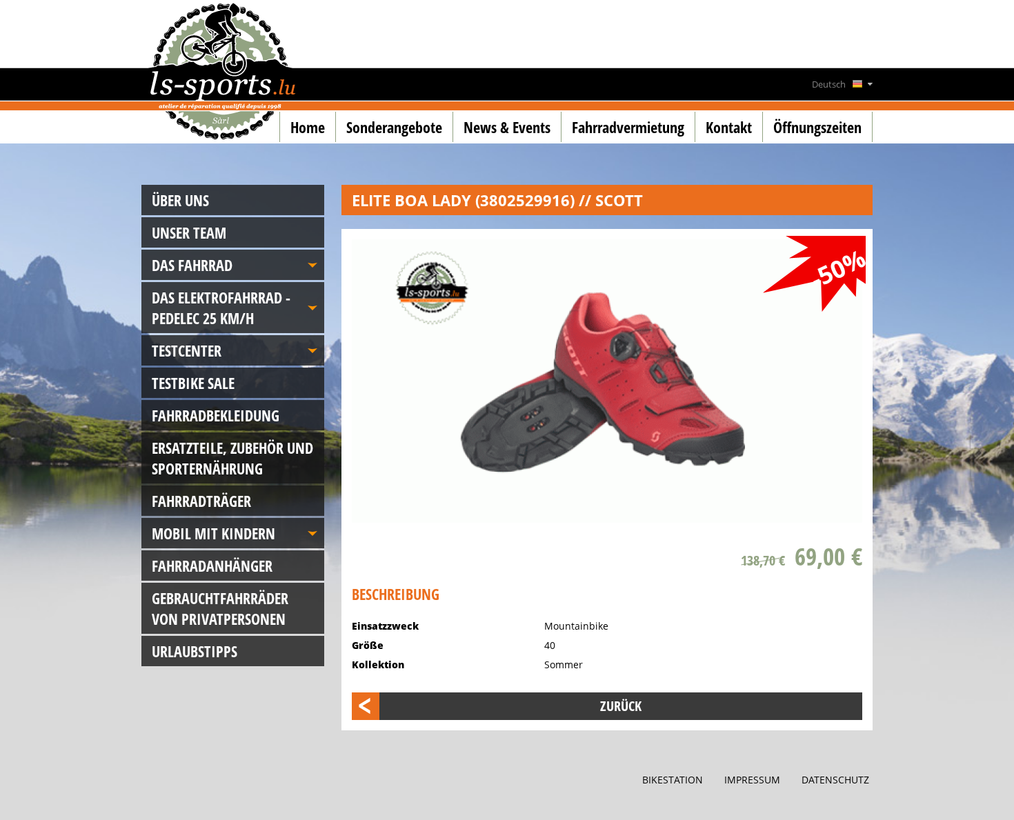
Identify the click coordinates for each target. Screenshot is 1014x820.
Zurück (621, 706)
